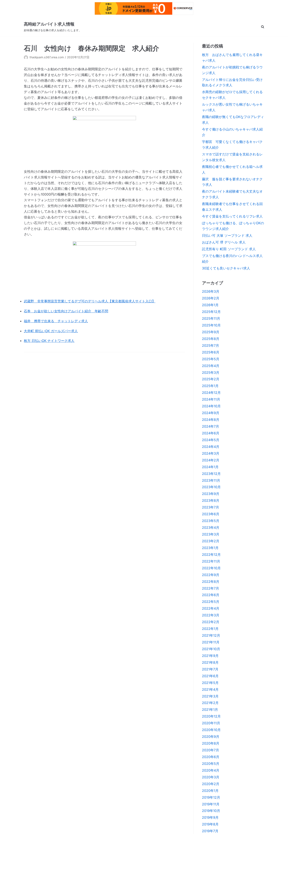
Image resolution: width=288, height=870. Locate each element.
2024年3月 (210, 453)
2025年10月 (211, 325)
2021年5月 (210, 683)
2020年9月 (210, 736)
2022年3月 (210, 615)
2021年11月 (210, 642)
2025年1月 (210, 386)
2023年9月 (210, 494)
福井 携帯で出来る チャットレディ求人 (56, 321)
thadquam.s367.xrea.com (47, 57)
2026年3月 (210, 291)
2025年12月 (211, 312)
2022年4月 (210, 608)
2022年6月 (210, 595)
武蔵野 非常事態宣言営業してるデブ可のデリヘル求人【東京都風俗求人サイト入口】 (89, 301)
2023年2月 (210, 541)
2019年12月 (211, 797)
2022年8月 (210, 581)
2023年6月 (210, 514)
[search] (262, 26)
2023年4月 (210, 527)
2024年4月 (210, 447)
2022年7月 (210, 588)
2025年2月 (210, 379)
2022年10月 (211, 568)
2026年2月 (210, 298)
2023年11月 (211, 480)
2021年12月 (211, 635)
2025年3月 (210, 372)
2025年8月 (210, 339)
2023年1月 (210, 548)
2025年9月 (210, 332)
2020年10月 (211, 730)
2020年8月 (210, 743)
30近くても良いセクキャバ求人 (226, 268)
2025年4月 (210, 366)
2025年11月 (211, 318)
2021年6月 (210, 676)
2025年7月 (210, 345)
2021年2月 (210, 703)
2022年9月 (210, 575)
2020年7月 (210, 750)
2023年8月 (210, 500)
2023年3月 (210, 534)
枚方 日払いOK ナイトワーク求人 (49, 340)
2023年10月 (211, 487)
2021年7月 (210, 669)
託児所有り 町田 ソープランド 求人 (229, 249)
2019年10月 (211, 811)
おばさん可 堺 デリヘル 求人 (224, 242)
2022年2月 (210, 622)
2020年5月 (210, 763)
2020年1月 (210, 790)
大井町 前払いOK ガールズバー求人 (51, 331)
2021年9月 (210, 656)
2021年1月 (210, 709)
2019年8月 (210, 824)
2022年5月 (210, 601)
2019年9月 (210, 817)
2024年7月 (210, 426)
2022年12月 (211, 554)
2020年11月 (211, 723)
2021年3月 (210, 696)
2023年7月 (210, 507)
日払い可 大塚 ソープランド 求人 (227, 235)
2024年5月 (210, 440)
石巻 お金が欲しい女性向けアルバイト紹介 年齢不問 (66, 311)
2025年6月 (210, 352)
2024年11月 (211, 399)
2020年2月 (210, 784)
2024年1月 (210, 467)
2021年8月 (210, 662)
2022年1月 (210, 629)
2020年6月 (210, 757)
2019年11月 (210, 804)
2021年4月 (210, 689)
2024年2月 (210, 460)
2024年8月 (210, 419)
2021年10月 (211, 649)
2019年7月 (210, 831)
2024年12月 (211, 392)
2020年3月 (210, 777)
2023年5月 (210, 521)
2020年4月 (210, 770)
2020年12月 (211, 716)
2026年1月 (210, 305)
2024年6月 (210, 433)
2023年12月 (211, 474)
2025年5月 (210, 359)
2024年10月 (211, 406)
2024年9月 (210, 413)
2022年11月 (211, 561)
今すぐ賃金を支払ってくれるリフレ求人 (232, 216)
